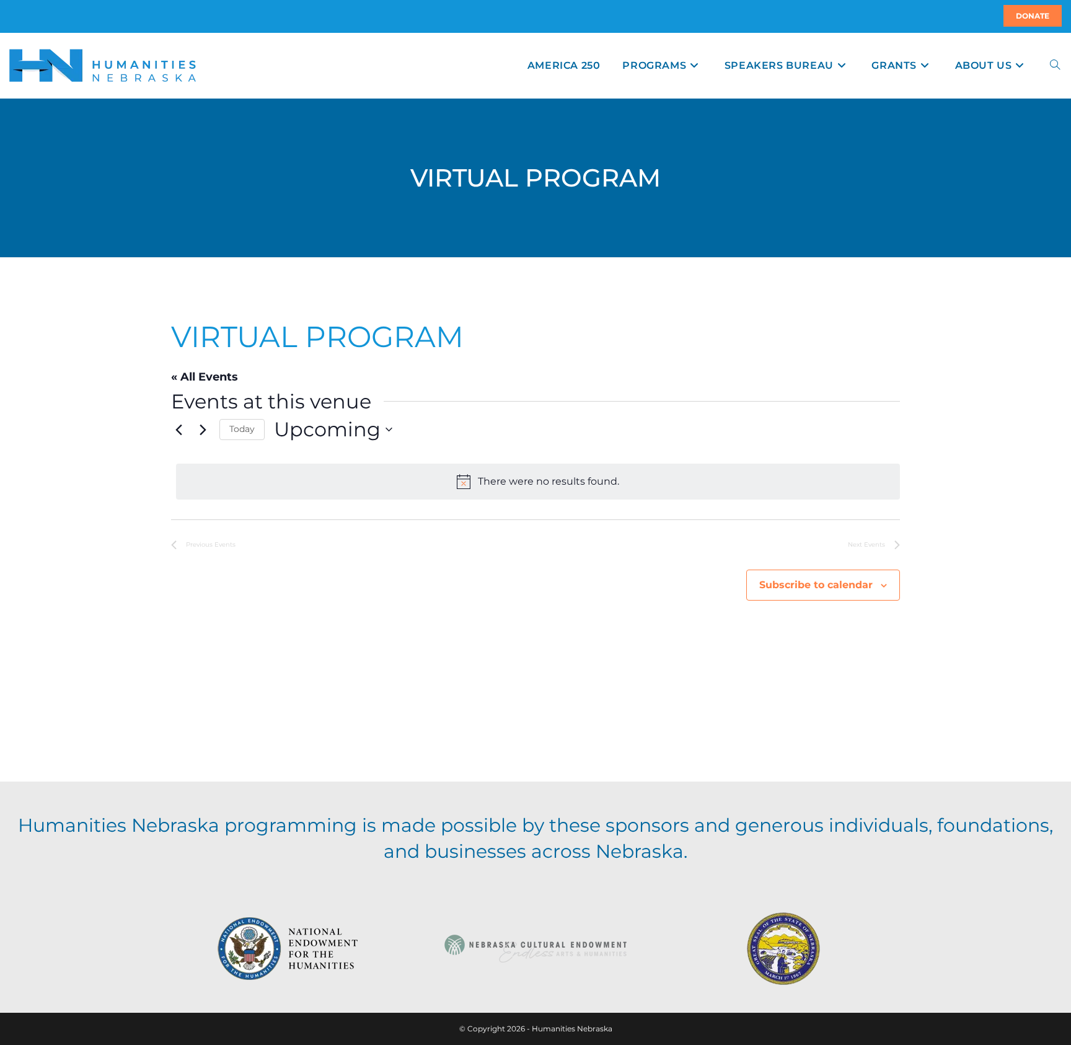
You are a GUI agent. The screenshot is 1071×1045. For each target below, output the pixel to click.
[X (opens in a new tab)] (11, 16)
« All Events (204, 377)
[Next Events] (202, 429)
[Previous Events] (178, 429)
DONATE (1032, 15)
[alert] (538, 482)
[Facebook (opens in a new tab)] (16, 16)
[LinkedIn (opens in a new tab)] (24, 16)
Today (242, 428)
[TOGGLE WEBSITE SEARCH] (1055, 65)
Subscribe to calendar (816, 585)
